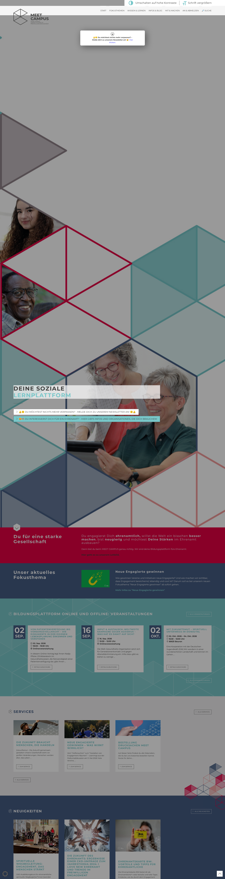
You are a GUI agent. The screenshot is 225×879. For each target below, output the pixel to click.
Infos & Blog (155, 11)
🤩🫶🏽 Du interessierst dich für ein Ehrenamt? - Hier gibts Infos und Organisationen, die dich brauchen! (88, 419)
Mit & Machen (172, 11)
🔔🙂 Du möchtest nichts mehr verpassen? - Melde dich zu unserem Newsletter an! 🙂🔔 (77, 411)
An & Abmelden (191, 11)
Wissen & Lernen (136, 11)
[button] (5, 874)
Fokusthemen (116, 11)
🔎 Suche (207, 11)
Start (103, 11)
